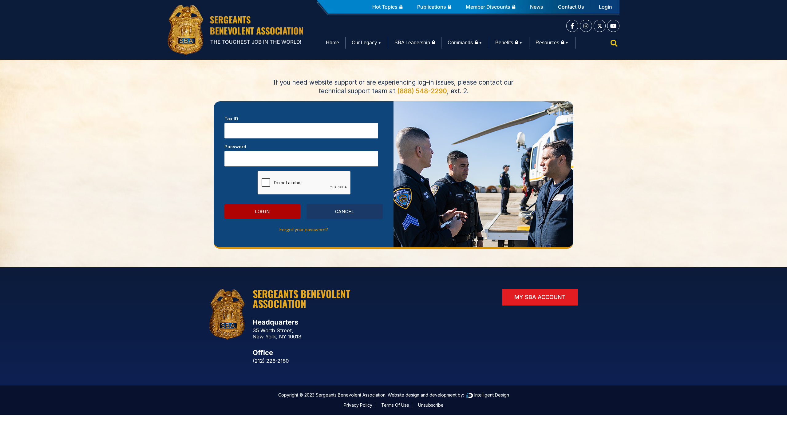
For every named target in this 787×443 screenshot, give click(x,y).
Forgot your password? (303, 229)
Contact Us (571, 7)
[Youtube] (613, 26)
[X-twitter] (600, 26)
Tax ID (231, 118)
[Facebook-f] (572, 26)
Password (235, 146)
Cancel (344, 211)
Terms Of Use (395, 405)
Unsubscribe (431, 405)
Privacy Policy (358, 405)
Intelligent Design (491, 394)
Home (332, 42)
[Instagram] (586, 26)
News (536, 7)
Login (605, 7)
